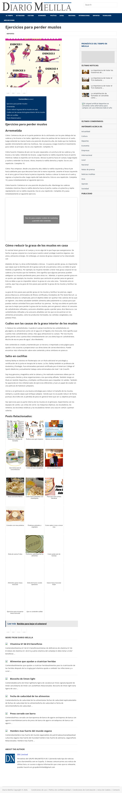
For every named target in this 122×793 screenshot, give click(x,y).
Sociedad (85, 188)
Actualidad (20, 15)
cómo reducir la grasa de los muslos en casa (22, 109)
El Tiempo (9, 15)
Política (53, 15)
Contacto (116, 790)
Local (62, 15)
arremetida (11, 106)
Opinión (84, 184)
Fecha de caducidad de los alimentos (30, 696)
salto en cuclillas (12, 115)
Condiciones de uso (39, 790)
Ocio (83, 179)
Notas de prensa (88, 169)
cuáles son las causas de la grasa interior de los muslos (26, 112)
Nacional (72, 15)
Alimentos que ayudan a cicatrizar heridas (33, 661)
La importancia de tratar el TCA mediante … (101, 79)
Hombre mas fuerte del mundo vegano (31, 730)
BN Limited (22, 754)
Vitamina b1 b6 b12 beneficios (26, 644)
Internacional (84, 15)
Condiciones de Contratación (84, 790)
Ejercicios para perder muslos (17, 104)
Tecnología (107, 15)
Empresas (85, 150)
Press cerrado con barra (23, 713)
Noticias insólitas (88, 174)
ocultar (30, 99)
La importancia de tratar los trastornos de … (102, 71)
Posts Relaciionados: (14, 118)
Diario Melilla (7, 790)
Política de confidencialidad (60, 790)
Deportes (96, 15)
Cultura (31, 15)
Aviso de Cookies (104, 790)
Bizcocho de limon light (22, 678)
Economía (42, 15)
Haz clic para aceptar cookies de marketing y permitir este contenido (41, 219)
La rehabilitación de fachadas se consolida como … (100, 95)
